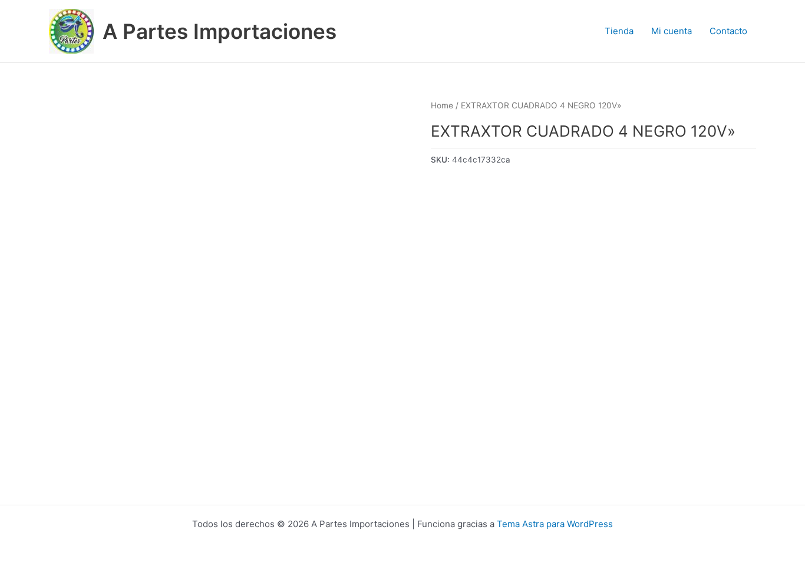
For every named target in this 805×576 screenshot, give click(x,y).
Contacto (728, 31)
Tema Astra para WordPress (555, 523)
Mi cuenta (671, 31)
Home (442, 105)
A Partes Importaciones (219, 31)
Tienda (619, 31)
